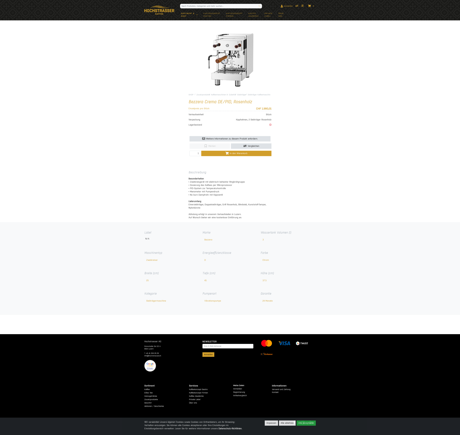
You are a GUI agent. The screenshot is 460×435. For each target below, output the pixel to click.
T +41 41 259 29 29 (151, 353)
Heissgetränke (150, 396)
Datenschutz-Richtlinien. (230, 428)
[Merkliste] (302, 6)
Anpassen (271, 423)
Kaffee (147, 389)
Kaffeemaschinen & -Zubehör (223, 95)
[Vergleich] (297, 6)
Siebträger (241, 95)
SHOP (191, 95)
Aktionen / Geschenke (154, 406)
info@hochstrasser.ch (152, 356)
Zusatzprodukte (203, 95)
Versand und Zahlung (281, 389)
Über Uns (193, 403)
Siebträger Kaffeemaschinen (260, 95)
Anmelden (208, 354)
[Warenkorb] (309, 6)
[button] (270, 124)
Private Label (194, 399)
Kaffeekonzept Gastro (198, 389)
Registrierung (239, 392)
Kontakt (275, 392)
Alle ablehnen (287, 423)
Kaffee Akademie (196, 396)
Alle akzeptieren (306, 423)
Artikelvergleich (240, 395)
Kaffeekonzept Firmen (198, 393)
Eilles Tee (148, 393)
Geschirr (148, 403)
